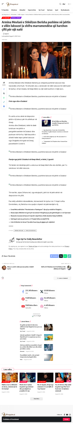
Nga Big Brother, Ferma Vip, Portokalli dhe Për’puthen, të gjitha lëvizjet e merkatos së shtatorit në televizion (55, 131)
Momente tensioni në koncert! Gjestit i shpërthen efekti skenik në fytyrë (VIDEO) (36, 216)
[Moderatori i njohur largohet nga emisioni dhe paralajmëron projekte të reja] (28, 377)
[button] (66, 419)
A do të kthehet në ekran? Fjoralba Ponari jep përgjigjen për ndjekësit (33, 222)
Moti (21, 359)
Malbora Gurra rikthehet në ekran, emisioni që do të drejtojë (9, 387)
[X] (47, 291)
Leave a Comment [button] (63, 278)
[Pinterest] (29, 299)
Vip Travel (22, 331)
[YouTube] (67, 414)
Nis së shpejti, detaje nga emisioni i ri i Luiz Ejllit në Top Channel (45, 387)
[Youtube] (29, 306)
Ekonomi (22, 351)
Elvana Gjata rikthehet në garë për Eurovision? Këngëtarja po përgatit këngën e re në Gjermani (41, 213)
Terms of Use (32, 246)
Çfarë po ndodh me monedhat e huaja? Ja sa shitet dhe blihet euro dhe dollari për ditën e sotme (31, 347)
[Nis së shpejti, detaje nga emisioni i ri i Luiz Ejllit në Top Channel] (45, 377)
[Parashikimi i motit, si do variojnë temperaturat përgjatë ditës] (48, 357)
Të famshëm (6, 17)
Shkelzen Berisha (31, 230)
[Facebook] (29, 291)
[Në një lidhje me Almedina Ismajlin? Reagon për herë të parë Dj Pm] (46, 123)
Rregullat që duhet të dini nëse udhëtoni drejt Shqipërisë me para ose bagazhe (31, 326)
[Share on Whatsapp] (4, 98)
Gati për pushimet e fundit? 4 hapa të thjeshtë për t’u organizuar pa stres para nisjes (31, 337)
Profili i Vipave (16, 17)
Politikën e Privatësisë (11, 419)
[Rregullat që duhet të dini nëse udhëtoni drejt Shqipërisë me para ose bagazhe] (48, 327)
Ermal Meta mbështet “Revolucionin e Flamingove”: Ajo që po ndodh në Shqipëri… (36, 209)
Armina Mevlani (19, 230)
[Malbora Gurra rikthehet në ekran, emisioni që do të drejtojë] (10, 377)
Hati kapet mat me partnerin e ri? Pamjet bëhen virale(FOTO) (30, 219)
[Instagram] (47, 299)
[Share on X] (4, 93)
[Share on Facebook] (4, 89)
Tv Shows (23, 381)
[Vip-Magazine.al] (12, 4)
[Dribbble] (47, 306)
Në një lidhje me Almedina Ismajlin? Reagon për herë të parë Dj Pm (60, 123)
